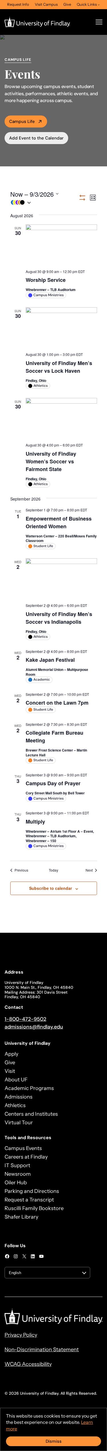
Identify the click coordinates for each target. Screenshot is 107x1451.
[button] (44, 202)
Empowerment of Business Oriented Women (59, 522)
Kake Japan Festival (50, 659)
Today (53, 870)
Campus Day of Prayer (53, 783)
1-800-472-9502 (25, 1019)
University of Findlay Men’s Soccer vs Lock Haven (59, 366)
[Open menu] (99, 22)
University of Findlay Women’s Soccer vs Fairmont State (51, 461)
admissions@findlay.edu (34, 1026)
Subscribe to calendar (50, 888)
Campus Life (22, 121)
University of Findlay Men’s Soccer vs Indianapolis (59, 617)
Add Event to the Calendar (36, 138)
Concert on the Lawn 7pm (57, 702)
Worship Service (46, 280)
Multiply (35, 821)
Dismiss (54, 1441)
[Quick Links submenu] (99, 4)
